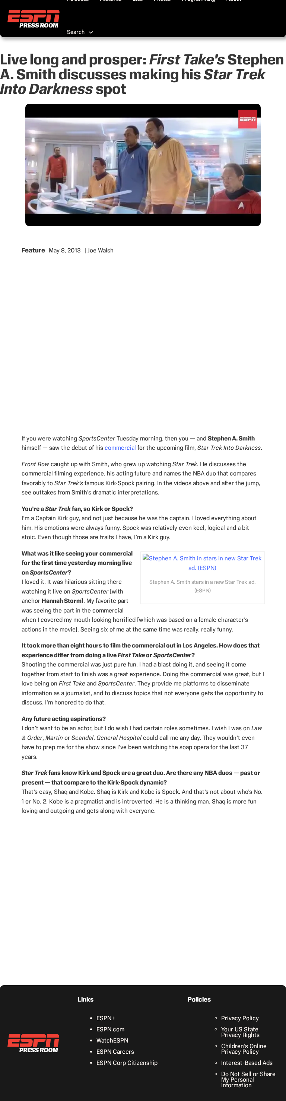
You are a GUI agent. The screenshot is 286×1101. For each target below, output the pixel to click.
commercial (120, 447)
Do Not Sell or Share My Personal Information (248, 1079)
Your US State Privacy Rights (240, 1032)
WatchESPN (112, 1040)
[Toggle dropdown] (90, 32)
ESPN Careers (115, 1051)
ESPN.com (110, 1029)
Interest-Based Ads (247, 1062)
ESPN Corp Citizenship (127, 1062)
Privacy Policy (240, 1018)
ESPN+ (105, 1018)
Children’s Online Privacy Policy (244, 1049)
